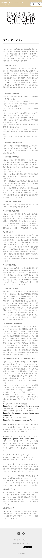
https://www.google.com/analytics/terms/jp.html (21, 406)
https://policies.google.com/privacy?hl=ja (18, 420)
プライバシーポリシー (21, 540)
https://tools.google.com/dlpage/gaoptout (18, 439)
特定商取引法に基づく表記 (21, 543)
